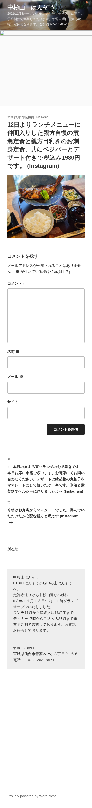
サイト (12, 402)
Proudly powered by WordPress (31, 796)
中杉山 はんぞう (31, 7)
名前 (13, 351)
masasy (42, 117)
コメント (17, 283)
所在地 (12, 549)
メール (15, 376)
